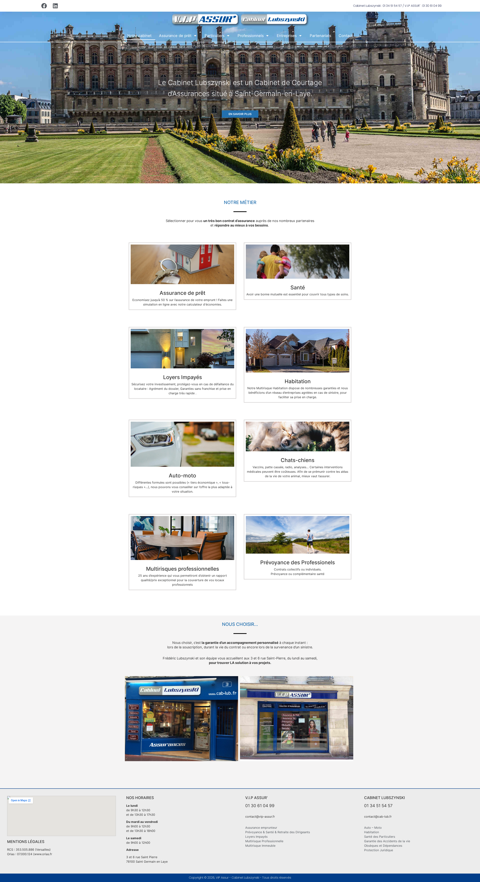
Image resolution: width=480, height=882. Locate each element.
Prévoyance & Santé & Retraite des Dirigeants (277, 832)
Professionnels (251, 35)
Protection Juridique (378, 850)
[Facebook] (44, 5)
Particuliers (214, 35)
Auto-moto (182, 475)
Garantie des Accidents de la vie (387, 841)
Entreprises (287, 35)
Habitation (298, 381)
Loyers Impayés (182, 377)
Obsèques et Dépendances (383, 845)
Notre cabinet (139, 35)
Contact (346, 35)
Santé (297, 287)
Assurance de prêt (175, 35)
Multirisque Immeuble (260, 845)
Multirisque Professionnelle (264, 841)
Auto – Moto (373, 827)
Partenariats (320, 35)
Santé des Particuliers (379, 836)
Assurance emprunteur (261, 827)
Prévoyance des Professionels (297, 562)
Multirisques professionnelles (182, 569)
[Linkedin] (55, 5)
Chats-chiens (297, 460)
